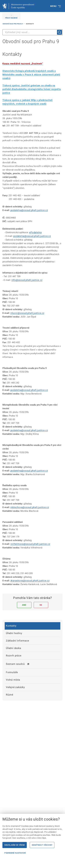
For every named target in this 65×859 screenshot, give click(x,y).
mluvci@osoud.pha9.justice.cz (27, 313)
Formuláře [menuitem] (12, 672)
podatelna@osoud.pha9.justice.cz (29, 210)
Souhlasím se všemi (14, 845)
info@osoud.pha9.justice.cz (26, 280)
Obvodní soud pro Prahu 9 (13, 24)
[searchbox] (32, 32)
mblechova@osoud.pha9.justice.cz (29, 507)
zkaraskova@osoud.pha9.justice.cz (30, 580)
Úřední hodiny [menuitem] (14, 633)
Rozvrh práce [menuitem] (13, 655)
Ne (41, 605)
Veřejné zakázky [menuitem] (15, 687)
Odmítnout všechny (42, 845)
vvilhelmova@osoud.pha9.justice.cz (30, 544)
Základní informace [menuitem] (17, 640)
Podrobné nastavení (15, 853)
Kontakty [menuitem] (11, 625)
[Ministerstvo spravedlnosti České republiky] (18, 6)
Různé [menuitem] (9, 694)
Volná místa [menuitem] (13, 679)
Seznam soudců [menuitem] (15, 663)
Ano (24, 605)
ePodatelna (35, 232)
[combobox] (32, 32)
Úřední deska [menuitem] (13, 648)
